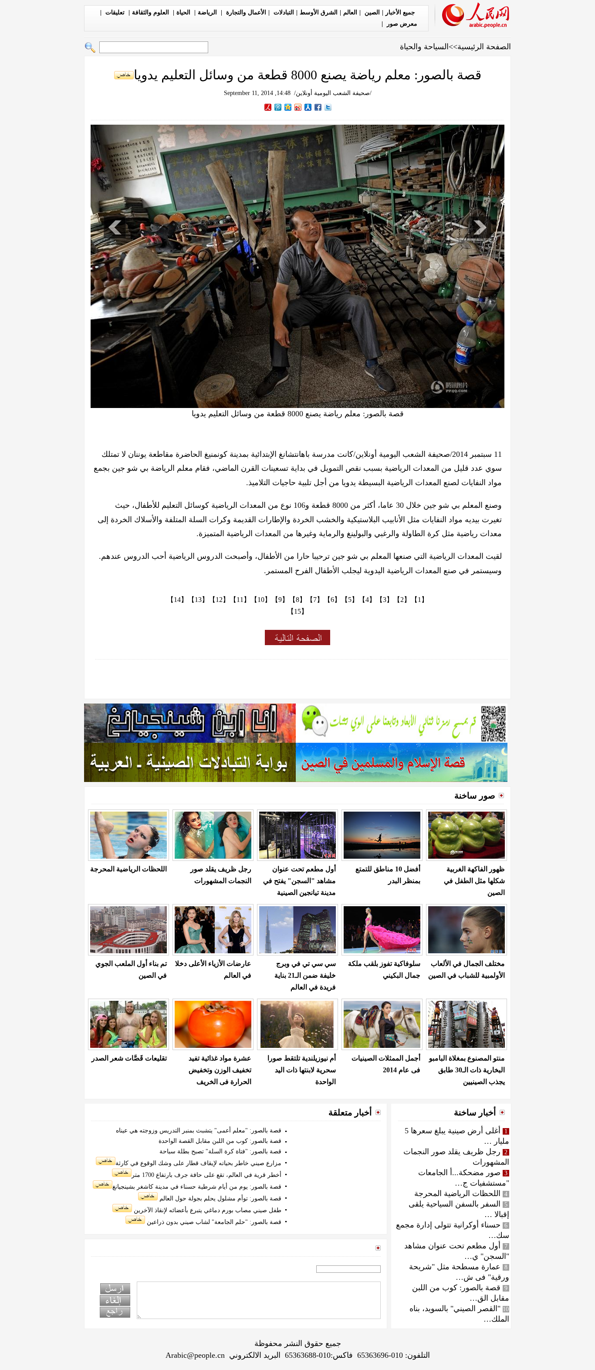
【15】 (297, 611)
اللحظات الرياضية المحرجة (128, 869)
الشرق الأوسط (319, 12)
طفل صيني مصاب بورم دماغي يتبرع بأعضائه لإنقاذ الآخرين (206, 1210)
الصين (371, 12)
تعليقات (115, 12)
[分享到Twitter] (328, 107)
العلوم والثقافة (151, 12)
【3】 (384, 599)
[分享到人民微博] (268, 107)
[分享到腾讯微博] (278, 107)
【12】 (219, 599)
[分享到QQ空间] (288, 107)
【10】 (260, 599)
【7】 (315, 599)
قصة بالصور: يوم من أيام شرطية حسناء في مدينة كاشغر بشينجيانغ (196, 1186)
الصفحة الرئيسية (484, 46)
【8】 (297, 599)
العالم (350, 12)
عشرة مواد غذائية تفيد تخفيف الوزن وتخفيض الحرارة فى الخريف (220, 1069)
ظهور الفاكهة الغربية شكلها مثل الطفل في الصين (474, 880)
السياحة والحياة (424, 46)
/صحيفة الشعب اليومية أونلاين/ (333, 93)
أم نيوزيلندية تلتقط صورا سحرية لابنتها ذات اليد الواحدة (301, 1069)
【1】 (419, 599)
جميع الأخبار (400, 12)
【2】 (402, 599)
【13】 (198, 599)
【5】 (349, 599)
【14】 (177, 599)
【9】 (280, 599)
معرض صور (401, 23)
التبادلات (283, 12)
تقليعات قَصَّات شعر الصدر (129, 1058)
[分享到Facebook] (318, 107)
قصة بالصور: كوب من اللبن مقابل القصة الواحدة (220, 1141)
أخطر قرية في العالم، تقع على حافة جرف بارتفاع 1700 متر (206, 1175)
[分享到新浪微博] (298, 107)
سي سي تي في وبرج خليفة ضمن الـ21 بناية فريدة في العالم (305, 975)
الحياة (184, 12)
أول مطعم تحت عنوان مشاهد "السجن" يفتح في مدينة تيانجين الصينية (299, 880)
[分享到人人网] (308, 107)
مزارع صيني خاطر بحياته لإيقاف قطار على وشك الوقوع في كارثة (198, 1163)
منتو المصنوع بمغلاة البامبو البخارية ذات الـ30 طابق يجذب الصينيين (467, 1069)
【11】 (240, 599)
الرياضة (208, 12)
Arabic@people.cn (195, 1355)
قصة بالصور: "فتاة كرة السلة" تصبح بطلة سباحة (220, 1151)
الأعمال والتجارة (245, 12)
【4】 (367, 599)
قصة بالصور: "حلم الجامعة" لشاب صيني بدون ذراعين (213, 1222)
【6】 (332, 599)
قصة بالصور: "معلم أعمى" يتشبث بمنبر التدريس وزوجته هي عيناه (198, 1130)
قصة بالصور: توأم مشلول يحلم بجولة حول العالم (219, 1198)
